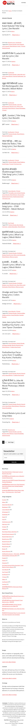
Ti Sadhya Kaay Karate (15, 347)
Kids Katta (4, 524)
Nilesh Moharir (13, 46)
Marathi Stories (6, 541)
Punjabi (4, 558)
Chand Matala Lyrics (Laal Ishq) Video (13, 414)
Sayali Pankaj (5, 164)
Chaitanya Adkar (21, 313)
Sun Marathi (11, 132)
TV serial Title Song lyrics (15, 164)
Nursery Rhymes (6, 551)
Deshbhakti (5, 514)
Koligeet (4, 527)
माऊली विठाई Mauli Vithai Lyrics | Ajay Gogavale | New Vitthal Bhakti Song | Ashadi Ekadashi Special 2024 (13, 486)
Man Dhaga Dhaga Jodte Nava (9, 531)
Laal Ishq (19, 431)
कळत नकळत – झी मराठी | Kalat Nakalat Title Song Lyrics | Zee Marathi (13, 26)
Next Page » (11, 442)
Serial (18, 46)
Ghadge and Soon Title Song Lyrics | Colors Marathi (12, 295)
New (18, 285)
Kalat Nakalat (20, 44)
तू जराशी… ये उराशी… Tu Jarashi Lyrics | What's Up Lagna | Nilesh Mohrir (13, 265)
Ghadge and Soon (6, 315)
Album (3, 502)
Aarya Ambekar (12, 343)
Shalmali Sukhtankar (18, 76)
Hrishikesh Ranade (6, 345)
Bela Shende (20, 225)
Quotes (4, 560)
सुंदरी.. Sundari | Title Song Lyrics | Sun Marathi (13, 116)
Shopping (4, 563)
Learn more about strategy (9, 694)
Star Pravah (11, 223)
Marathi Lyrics (11, 42)
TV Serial (23, 46)
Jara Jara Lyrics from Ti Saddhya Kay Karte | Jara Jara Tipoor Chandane (13, 325)
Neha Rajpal (8, 406)
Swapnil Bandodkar (20, 108)
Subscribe (14, 462)
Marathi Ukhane (6, 544)
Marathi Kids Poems (7, 536)
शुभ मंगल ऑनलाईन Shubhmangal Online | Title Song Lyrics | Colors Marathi (13, 173)
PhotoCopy (22, 406)
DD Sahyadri (5, 512)
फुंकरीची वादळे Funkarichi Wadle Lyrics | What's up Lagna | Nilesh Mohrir (13, 234)
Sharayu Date (21, 194)
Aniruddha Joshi (13, 193)
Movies (4, 549)
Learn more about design (9, 662)
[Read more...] (16, 35)
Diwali (3, 517)
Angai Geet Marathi (7, 504)
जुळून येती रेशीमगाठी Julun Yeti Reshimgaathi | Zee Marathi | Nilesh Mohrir (12, 86)
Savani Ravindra (15, 315)
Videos (3, 579)
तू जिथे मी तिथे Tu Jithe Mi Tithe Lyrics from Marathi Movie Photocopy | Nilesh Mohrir (13, 384)
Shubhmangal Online (7, 196)
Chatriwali (4, 227)
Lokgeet (4, 529)
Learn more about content (9, 678)
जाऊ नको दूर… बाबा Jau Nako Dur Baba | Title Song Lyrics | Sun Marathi (13, 144)
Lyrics (3, 46)
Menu (24, 2)
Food (3, 519)
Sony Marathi (5, 569)
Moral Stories (5, 546)
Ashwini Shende (12, 44)
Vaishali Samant (6, 48)
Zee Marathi (18, 42)
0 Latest (4, 499)
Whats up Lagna (14, 257)
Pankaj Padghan (21, 162)
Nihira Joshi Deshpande (19, 255)
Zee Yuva (4, 584)
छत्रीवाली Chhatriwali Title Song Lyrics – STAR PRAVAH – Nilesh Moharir (13, 206)
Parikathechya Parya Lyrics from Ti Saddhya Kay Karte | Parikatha (12, 355)
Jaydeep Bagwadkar (12, 227)
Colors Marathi (11, 191)
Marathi (7, 46)
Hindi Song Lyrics (6, 522)
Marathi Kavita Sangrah (8, 534)
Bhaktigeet (5, 507)
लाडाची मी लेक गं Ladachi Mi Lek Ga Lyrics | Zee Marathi (13, 56)
